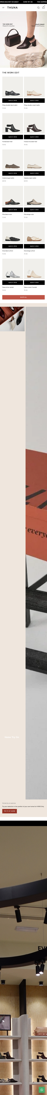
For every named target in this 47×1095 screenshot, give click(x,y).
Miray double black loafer (9, 105)
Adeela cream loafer (30, 178)
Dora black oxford (7, 251)
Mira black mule (7, 214)
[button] (3, 7)
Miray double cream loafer (32, 105)
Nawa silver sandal (7, 287)
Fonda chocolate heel (30, 141)
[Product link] (12, 93)
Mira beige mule (29, 214)
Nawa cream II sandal (30, 287)
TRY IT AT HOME (9, 811)
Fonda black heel (7, 141)
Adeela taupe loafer (8, 178)
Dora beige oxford (29, 251)
